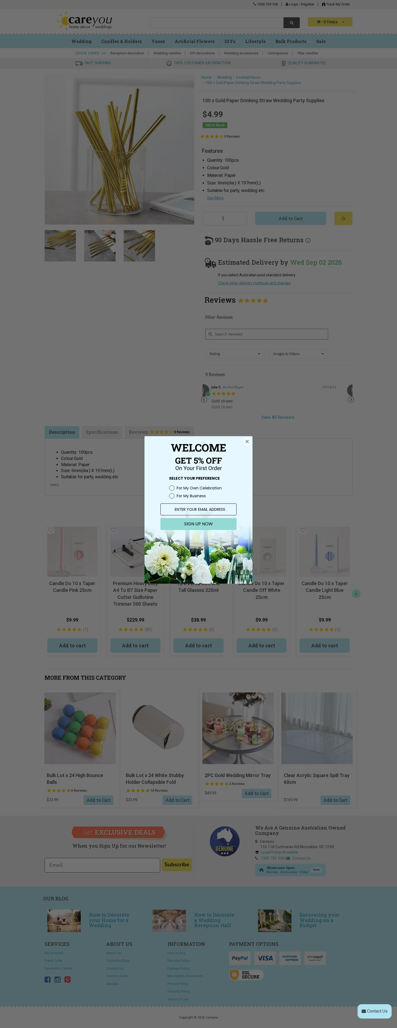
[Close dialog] (247, 441)
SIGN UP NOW (198, 524)
